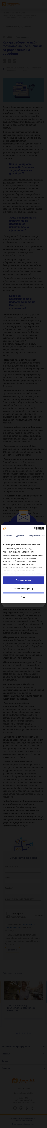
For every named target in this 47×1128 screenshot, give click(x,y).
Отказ (23, 597)
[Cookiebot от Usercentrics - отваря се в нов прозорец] (33, 528)
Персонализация (22, 589)
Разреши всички (23, 580)
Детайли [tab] (20, 535)
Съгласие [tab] (7, 535)
